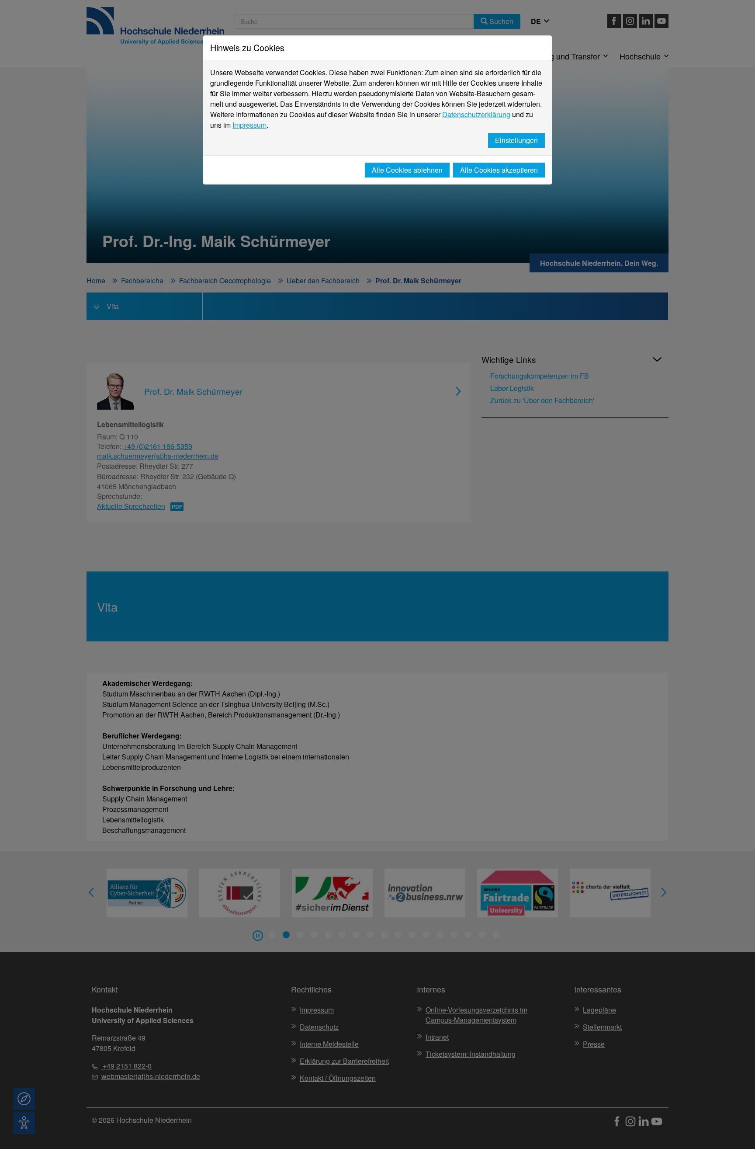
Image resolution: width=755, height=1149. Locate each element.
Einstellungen (516, 140)
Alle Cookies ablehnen (407, 170)
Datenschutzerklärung (476, 114)
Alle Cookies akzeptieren (499, 170)
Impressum (249, 125)
